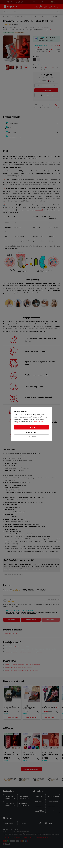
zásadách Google (19, 423)
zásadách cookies (38, 421)
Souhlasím (31, 427)
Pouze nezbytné (31, 436)
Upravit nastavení (31, 432)
